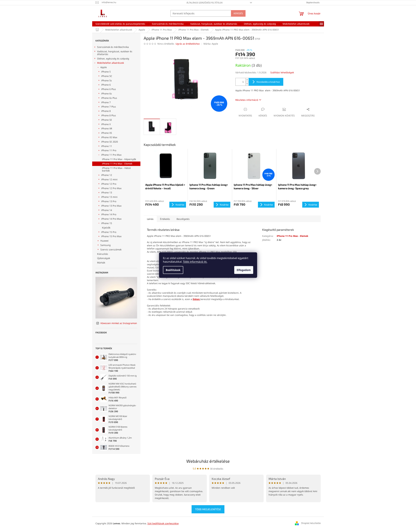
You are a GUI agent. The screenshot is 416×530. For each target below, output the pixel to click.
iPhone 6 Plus (108, 89)
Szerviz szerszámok (110, 249)
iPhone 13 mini (109, 196)
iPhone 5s (106, 80)
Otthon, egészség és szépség (113, 58)
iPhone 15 (106, 223)
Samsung (105, 245)
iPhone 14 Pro (108, 214)
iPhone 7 (106, 102)
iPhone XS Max (109, 137)
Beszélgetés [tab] (183, 218)
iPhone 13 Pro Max (111, 205)
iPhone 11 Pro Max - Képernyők (119, 159)
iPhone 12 (106, 175)
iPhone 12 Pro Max (111, 188)
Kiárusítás (102, 253)
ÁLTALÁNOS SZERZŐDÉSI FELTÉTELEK (205, 2)
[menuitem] (120, 23)
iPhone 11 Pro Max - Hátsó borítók (116, 169)
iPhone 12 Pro (108, 183)
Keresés (238, 13)
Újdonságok (103, 258)
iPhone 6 (106, 84)
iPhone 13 (106, 192)
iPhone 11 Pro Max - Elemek (117, 163)
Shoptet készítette (311, 523)
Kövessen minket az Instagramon (119, 323)
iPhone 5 (106, 71)
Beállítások (173, 270)
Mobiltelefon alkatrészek (110, 62)
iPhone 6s (106, 93)
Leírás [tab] (150, 218)
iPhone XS (106, 132)
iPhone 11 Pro (108, 150)
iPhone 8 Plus (108, 115)
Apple (103, 67)
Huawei (104, 240)
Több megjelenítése (208, 509)
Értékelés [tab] (165, 218)
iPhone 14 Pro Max (111, 218)
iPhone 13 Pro (108, 201)
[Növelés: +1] (247, 80)
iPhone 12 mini (109, 179)
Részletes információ (246, 99)
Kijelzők (106, 227)
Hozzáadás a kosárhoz (268, 81)
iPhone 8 (106, 111)
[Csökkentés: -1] (247, 84)
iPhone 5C (106, 76)
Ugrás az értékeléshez (188, 43)
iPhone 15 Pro (108, 232)
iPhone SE (106, 119)
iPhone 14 (106, 210)
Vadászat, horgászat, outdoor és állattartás (114, 53)
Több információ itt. (195, 261)
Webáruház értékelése (208, 461)
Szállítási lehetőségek (282, 72)
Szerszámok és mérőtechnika (113, 47)
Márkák (101, 262)
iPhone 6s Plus (109, 97)
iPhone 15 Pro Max (111, 236)
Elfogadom (244, 270)
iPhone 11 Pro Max (111, 154)
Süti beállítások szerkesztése (163, 523)
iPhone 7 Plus (108, 106)
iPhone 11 (106, 146)
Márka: (211, 43)
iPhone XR (106, 128)
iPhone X (106, 124)
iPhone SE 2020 (109, 141)
